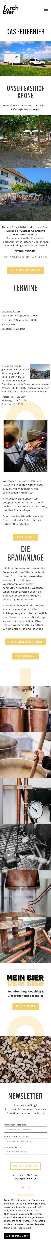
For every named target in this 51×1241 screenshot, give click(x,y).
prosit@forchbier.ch (26, 1178)
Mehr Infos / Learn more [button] (17, 1227)
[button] (45, 9)
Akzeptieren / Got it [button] (17, 1235)
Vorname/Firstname (15, 1125)
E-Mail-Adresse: (13, 1147)
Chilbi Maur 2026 (10, 311)
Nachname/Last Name (16, 1136)
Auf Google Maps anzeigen (25, 109)
